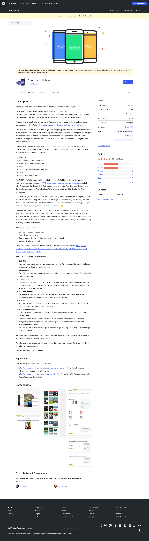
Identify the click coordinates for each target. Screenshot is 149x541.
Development (57, 92)
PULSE (49, 249)
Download (128, 82)
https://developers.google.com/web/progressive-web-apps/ (61, 125)
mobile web (128, 136)
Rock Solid (34, 84)
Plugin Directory (13, 10)
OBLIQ (83, 246)
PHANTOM (63, 249)
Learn (64, 507)
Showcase (38, 507)
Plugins (37, 514)
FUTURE (30, 252)
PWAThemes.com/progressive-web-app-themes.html (61, 183)
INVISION (33, 249)
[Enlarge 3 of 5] (63, 391)
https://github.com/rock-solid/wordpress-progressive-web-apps (42, 368)
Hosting (10, 514)
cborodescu (62, 486)
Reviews (31, 92)
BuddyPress (121, 517)
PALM (38, 252)
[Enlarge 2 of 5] (37, 417)
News (10, 510)
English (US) (129, 127)
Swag (91, 517)
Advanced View (104, 146)
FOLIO (26, 249)
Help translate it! (88, 16)
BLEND (18, 252)
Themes (38, 510)
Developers (66, 514)
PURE (24, 252)
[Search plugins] (30, 23)
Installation (43, 92)
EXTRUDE (78, 249)
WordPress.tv (67, 517)
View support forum (105, 199)
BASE (78, 246)
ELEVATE (19, 249)
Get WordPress (139, 3)
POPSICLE (42, 249)
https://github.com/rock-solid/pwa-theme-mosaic (37, 374)
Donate (92, 514)
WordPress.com (122, 507)
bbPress (119, 514)
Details (20, 92)
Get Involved (93, 507)
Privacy (10, 517)
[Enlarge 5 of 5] (89, 440)
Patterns (38, 517)
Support (130, 92)
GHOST (55, 249)
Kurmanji (30, 528)
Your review (102, 182)
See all (130, 182)
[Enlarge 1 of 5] (37, 391)
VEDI (85, 249)
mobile (120, 131)
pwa (131, 140)
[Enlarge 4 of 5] (89, 391)
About (10, 507)
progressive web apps (121, 140)
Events (91, 510)
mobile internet (127, 131)
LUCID (71, 249)
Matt (118, 510)
